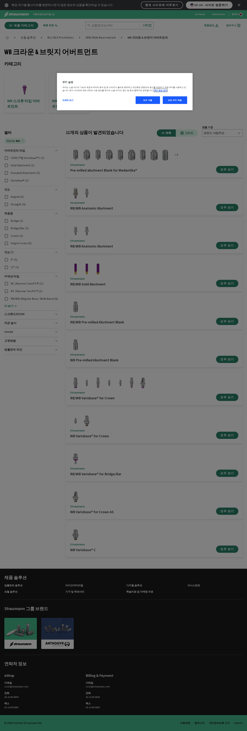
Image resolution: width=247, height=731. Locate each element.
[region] (125, 91)
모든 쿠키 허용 (175, 100)
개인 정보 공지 (160, 90)
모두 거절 (147, 100)
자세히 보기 (67, 100)
